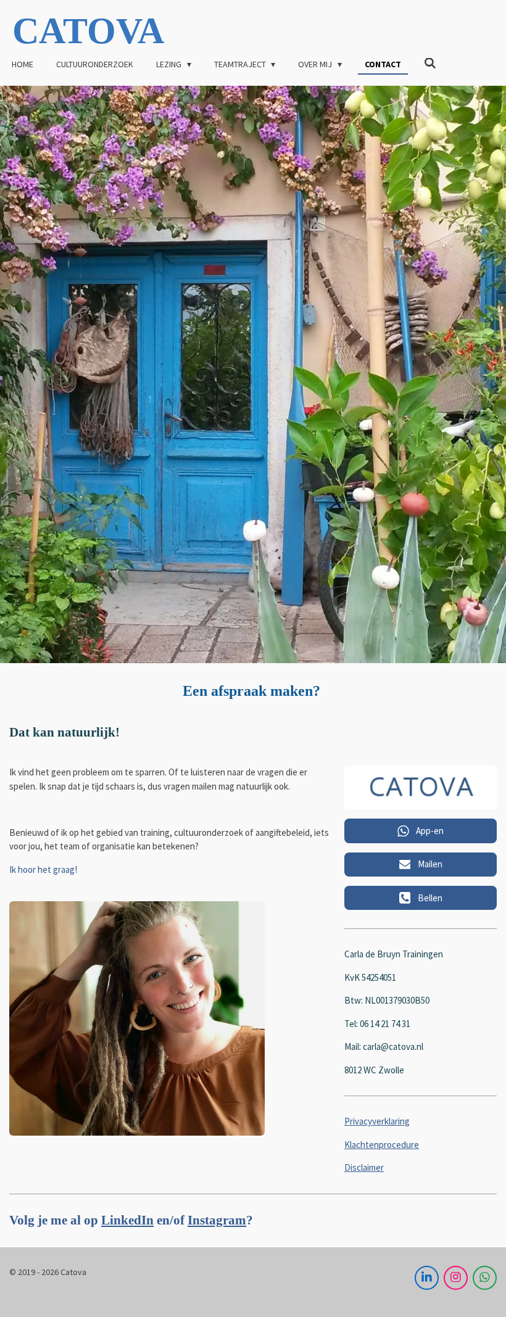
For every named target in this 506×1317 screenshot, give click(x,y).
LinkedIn (127, 1220)
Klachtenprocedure (381, 1144)
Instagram (217, 1220)
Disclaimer (364, 1167)
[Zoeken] (430, 64)
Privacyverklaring (377, 1121)
